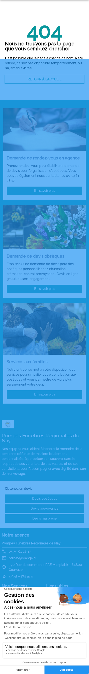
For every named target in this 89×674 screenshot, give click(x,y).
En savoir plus (44, 190)
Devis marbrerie (44, 518)
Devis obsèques (44, 498)
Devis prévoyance (44, 508)
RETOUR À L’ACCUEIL (44, 79)
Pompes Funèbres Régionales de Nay (31, 543)
